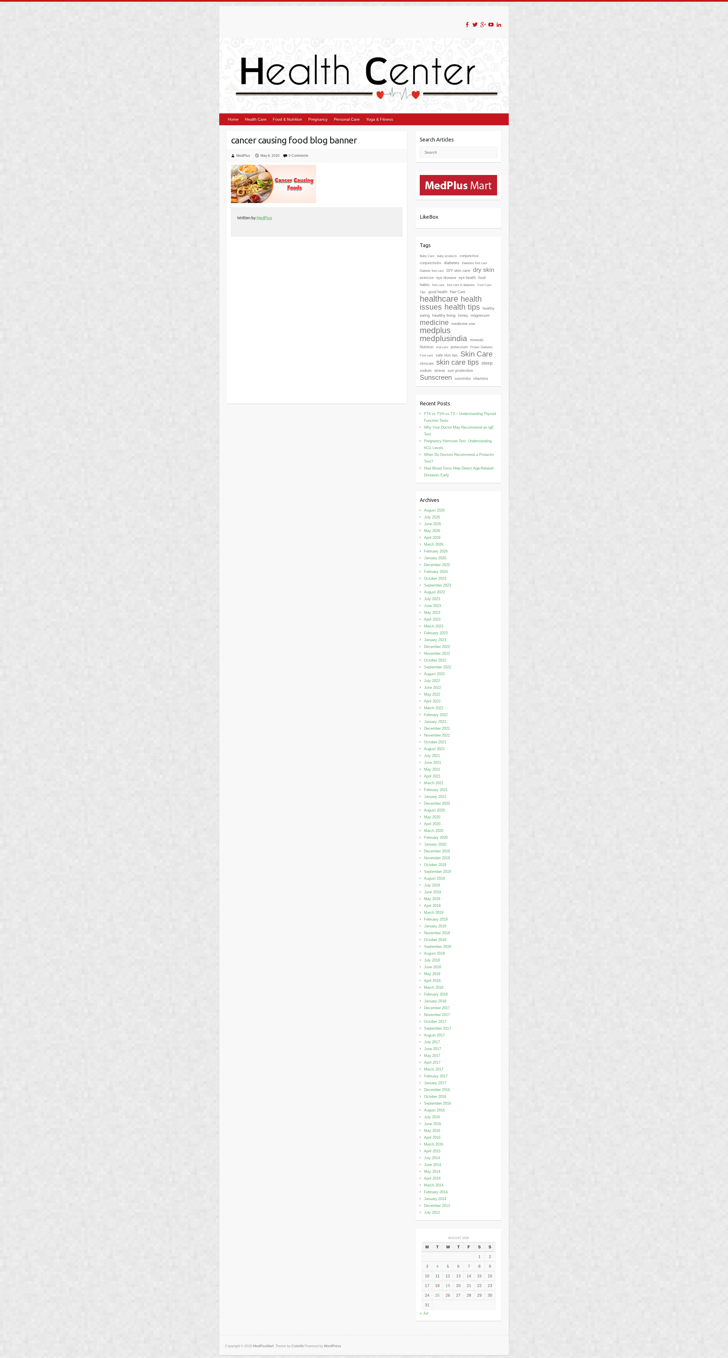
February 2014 (436, 1192)
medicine (434, 322)
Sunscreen (436, 377)
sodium (426, 370)
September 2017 (437, 1028)
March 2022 (433, 708)
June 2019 (432, 892)
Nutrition (426, 347)
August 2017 (434, 1035)
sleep (487, 363)
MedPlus (243, 156)
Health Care (255, 119)
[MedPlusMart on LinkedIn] (499, 24)
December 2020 (437, 803)
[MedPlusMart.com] (458, 178)
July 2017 (432, 1042)
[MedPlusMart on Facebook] (467, 24)
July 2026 (432, 517)
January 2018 (435, 1001)
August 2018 (434, 953)
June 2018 (432, 967)
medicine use (463, 323)
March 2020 (433, 831)
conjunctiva (469, 256)
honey (463, 315)
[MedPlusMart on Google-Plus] (483, 24)
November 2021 (437, 735)
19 (448, 1285)
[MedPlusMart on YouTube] (491, 24)
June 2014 (432, 1165)
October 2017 (435, 1021)
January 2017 (435, 1083)
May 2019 (432, 899)
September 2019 (437, 871)
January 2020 (435, 844)
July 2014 (432, 1158)
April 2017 (432, 1062)
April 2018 (432, 981)
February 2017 (436, 1076)
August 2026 (434, 510)
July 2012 (432, 1212)
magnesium (480, 315)
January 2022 (435, 721)
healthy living (444, 315)
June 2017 (432, 1049)
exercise (427, 278)
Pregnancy (318, 119)
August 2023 (434, 592)
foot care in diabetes (461, 285)
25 (437, 1295)
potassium (459, 347)
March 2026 (433, 544)
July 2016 (432, 1117)
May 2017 (432, 1056)
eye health (467, 278)
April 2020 (432, 824)
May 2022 (432, 694)
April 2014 (432, 1178)
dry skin (483, 269)
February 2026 (436, 551)
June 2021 (432, 762)
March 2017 (433, 1069)
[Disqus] (317, 329)
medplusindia (443, 338)
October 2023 (435, 578)
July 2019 (432, 885)
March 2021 (433, 783)
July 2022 (432, 681)
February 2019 (436, 919)
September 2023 (437, 585)
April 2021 (432, 776)
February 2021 (436, 790)
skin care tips (457, 362)
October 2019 (435, 865)
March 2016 (433, 1144)
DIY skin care (458, 270)
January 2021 (435, 796)
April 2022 (432, 701)
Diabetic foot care (432, 270)
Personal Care (347, 119)
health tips (462, 307)
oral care (442, 347)
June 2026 (432, 524)
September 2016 (437, 1103)
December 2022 (437, 646)
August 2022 (434, 674)
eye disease (446, 278)
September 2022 (437, 667)
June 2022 (432, 687)
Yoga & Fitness (379, 119)
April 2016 (432, 1137)
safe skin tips (447, 355)
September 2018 (437, 946)
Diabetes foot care (474, 263)
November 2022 (437, 653)
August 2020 (434, 810)
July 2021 (432, 756)
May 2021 (432, 769)
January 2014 (435, 1199)
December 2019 (437, 851)
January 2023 (435, 640)
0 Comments (298, 156)
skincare (427, 363)
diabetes (451, 262)
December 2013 (437, 1205)
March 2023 (433, 626)
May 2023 (432, 612)
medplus (435, 330)
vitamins (480, 378)
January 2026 (435, 558)
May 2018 (432, 974)
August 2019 (434, 878)
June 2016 (432, 1124)
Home (233, 119)
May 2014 (432, 1171)
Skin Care (476, 354)
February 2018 (436, 994)
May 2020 (432, 817)
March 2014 (433, 1185)
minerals (477, 340)
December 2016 (437, 1090)
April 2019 (432, 906)
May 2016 (432, 1130)
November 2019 (437, 858)
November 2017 (437, 1015)
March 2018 (433, 987)
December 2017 (437, 1008)
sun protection (460, 370)
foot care (438, 285)
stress (439, 370)
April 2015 (432, 1151)
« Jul (424, 1313)
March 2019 (433, 912)
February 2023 (436, 633)
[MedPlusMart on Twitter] (475, 24)
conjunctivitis (430, 263)
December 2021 (437, 728)
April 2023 (432, 619)
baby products (447, 256)
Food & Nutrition (287, 119)
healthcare (439, 298)
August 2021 (434, 749)
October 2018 (435, 940)
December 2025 (437, 565)
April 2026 (432, 537)
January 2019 (435, 926)
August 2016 (434, 1110)
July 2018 (432, 960)
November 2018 (437, 933)
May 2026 (432, 531)
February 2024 (436, 572)
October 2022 (435, 660)
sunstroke (462, 378)
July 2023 (432, 599)
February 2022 (436, 715)
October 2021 (435, 742)
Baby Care (427, 256)
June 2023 (432, 606)
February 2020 (436, 837)
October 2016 (435, 1096)
